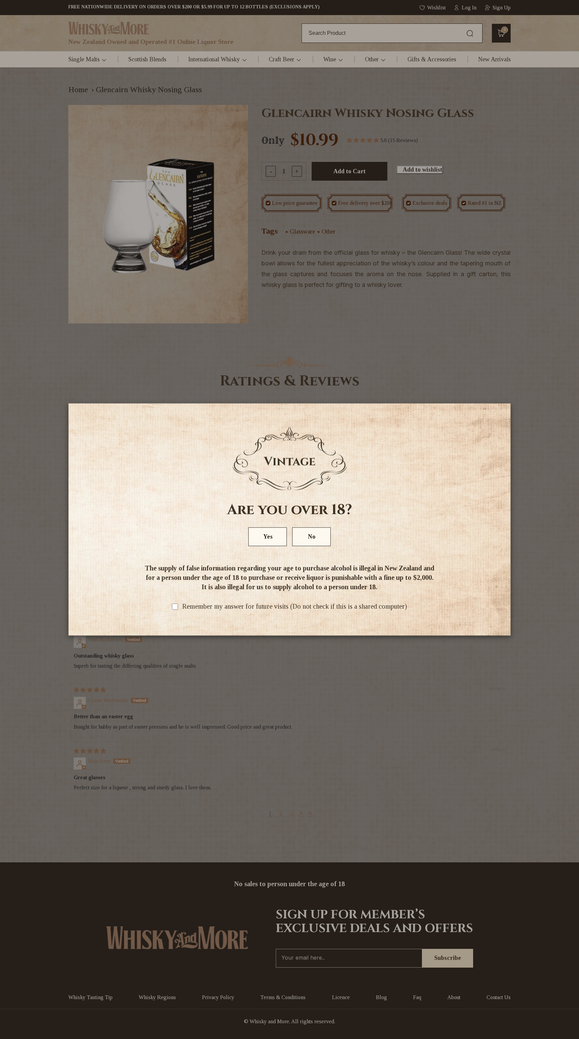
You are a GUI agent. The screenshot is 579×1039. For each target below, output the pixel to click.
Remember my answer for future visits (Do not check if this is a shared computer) (294, 606)
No (311, 537)
